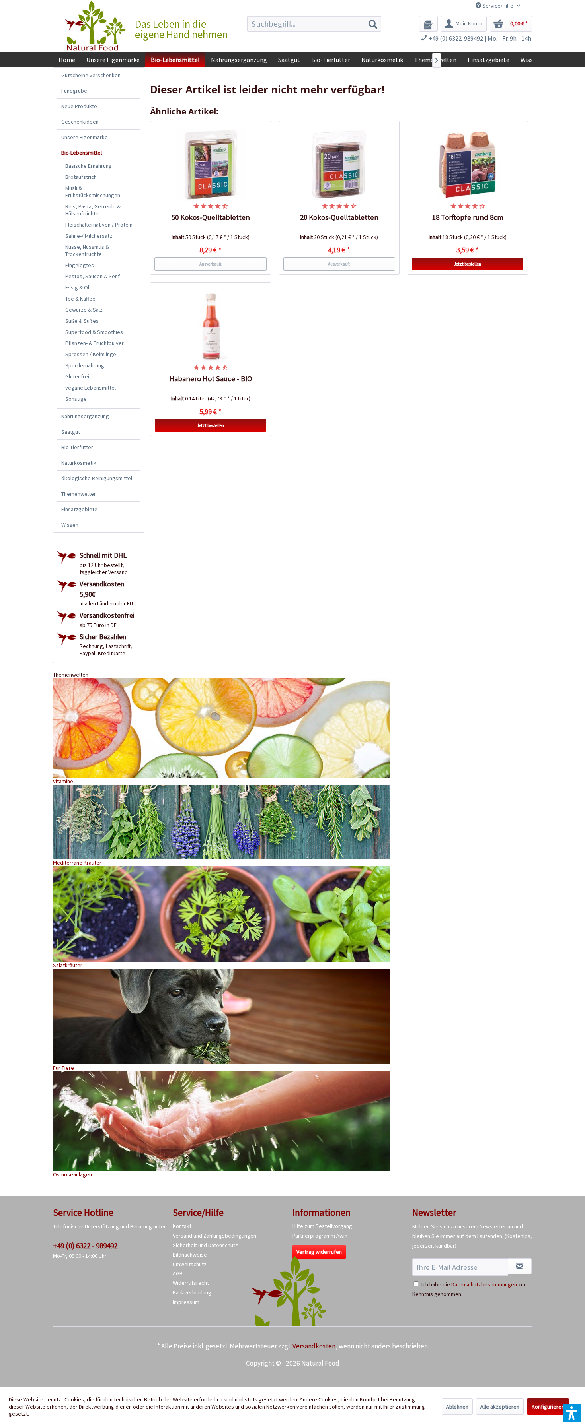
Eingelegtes (79, 265)
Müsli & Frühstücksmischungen (92, 191)
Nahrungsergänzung (85, 416)
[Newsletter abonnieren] (520, 1266)
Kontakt (182, 1226)
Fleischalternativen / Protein (99, 224)
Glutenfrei (77, 376)
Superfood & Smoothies (94, 332)
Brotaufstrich (81, 176)
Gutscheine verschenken (91, 75)
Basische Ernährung (88, 165)
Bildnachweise (190, 1254)
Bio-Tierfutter (77, 447)
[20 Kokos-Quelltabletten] (339, 165)
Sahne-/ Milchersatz (88, 235)
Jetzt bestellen (467, 264)
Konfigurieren (548, 1406)
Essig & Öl (77, 287)
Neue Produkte (79, 106)
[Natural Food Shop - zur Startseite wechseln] (96, 26)
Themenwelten (79, 493)
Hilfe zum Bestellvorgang (322, 1226)
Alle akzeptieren (499, 1406)
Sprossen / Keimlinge (90, 354)
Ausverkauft (210, 264)
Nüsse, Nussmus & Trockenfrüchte (87, 250)
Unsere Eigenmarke (84, 137)
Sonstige (76, 398)
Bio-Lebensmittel (81, 152)
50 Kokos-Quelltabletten (211, 217)
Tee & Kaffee (80, 298)
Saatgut (70, 431)
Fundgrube (74, 90)
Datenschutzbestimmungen (484, 1284)
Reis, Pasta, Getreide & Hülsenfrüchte (93, 210)
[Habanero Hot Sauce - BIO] (210, 326)
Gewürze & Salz (84, 309)
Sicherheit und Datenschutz (205, 1245)
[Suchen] (373, 24)
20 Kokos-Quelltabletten (339, 217)
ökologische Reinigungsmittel (96, 478)
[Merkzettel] (428, 24)
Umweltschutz (190, 1264)
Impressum (186, 1302)
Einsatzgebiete (79, 509)
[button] (572, 1413)
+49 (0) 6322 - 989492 (85, 1245)
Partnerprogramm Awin (319, 1235)
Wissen (69, 524)
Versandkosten (313, 1346)
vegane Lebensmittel (90, 387)
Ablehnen (457, 1406)
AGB (178, 1273)
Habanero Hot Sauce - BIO (210, 378)
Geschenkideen (80, 121)
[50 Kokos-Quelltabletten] (210, 165)
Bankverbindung (192, 1292)
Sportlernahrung (84, 365)
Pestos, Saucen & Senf (92, 276)
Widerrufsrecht (191, 1282)
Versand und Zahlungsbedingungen (214, 1235)
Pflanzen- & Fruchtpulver (94, 343)
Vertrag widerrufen (319, 1251)
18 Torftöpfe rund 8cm (467, 217)
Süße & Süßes (82, 320)
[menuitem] (314, 24)
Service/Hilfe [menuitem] (498, 5)
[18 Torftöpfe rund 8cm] (468, 165)
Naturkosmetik (78, 462)
